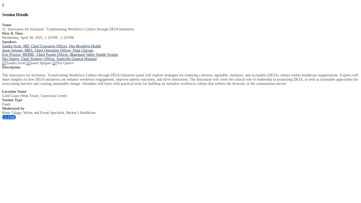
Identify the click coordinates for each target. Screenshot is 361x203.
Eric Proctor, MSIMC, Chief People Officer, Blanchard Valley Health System (60, 55)
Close (9, 117)
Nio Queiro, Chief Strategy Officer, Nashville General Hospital (49, 59)
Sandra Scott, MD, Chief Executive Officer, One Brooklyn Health (51, 46)
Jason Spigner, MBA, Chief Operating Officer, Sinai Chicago (48, 50)
